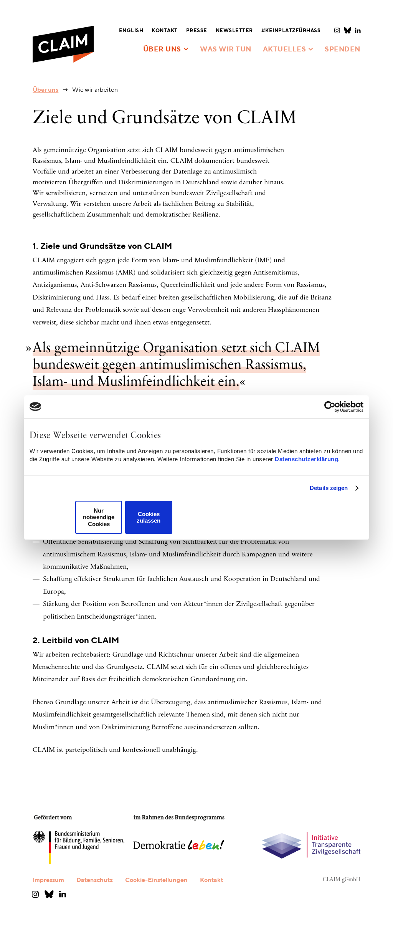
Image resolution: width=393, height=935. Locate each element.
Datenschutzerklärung (306, 459)
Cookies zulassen (148, 517)
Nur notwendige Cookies (98, 517)
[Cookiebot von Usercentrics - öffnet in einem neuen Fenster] (329, 406)
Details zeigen (329, 488)
